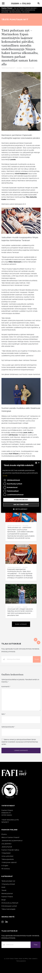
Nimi (3, 714)
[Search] (38, 3)
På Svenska (5, 869)
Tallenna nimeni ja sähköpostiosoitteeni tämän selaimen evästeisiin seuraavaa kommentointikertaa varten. (19, 742)
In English (4, 865)
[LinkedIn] (6, 922)
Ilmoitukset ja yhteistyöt (9, 903)
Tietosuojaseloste (7, 859)
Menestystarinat (7, 893)
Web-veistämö (33, 958)
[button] (21, 509)
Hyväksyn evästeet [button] (21, 499)
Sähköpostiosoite (8, 727)
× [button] (38, 462)
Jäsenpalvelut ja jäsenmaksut (11, 840)
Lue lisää (5, 475)
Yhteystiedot (6, 853)
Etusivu (4, 834)
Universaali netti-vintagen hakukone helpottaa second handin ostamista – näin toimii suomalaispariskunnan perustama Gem (20, 612)
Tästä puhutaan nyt (14, 20)
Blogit (3, 900)
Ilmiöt (3, 887)
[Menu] (3, 3)
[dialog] (21, 486)
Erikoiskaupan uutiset (9, 906)
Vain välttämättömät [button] (21, 504)
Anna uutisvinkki (7, 856)
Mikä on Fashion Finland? (10, 837)
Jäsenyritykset (6, 847)
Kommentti (5, 686)
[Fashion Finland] (21, 3)
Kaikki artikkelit (21, 624)
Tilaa (36, 659)
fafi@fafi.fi (5, 822)
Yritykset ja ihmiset (8, 884)
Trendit (3, 890)
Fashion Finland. (14, 958)
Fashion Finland (6, 8)
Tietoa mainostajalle (8, 909)
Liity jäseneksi (6, 844)
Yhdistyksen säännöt (9, 862)
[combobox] (36, 463)
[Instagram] (2, 922)
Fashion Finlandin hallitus (10, 850)
